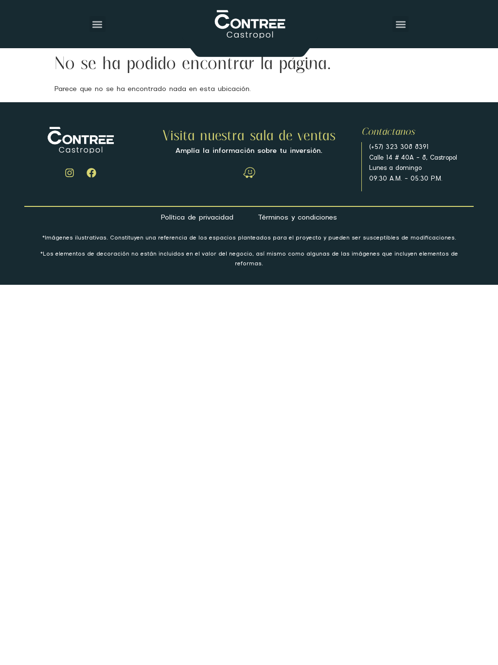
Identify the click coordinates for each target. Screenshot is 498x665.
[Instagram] (69, 173)
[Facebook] (91, 173)
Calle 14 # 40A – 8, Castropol (413, 158)
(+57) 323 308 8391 (399, 147)
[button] (97, 24)
